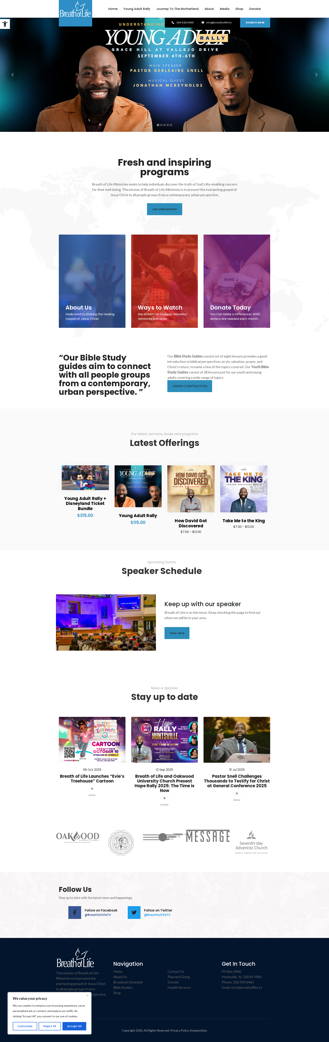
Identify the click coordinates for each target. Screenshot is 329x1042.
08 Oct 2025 (92, 769)
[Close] (87, 995)
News (92, 795)
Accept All (74, 1026)
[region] (49, 1013)
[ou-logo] (121, 843)
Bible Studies (123, 987)
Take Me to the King (244, 521)
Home (112, 9)
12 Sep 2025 (164, 769)
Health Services (179, 987)
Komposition (198, 1030)
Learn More (164, 117)
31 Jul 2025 (237, 769)
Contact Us (176, 971)
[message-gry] (208, 836)
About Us (78, 307)
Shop (239, 9)
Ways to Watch (160, 307)
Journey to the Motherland (177, 9)
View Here (176, 633)
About (209, 9)
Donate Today (230, 307)
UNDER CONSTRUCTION (189, 386)
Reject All (49, 1026)
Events (164, 804)
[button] (5, 24)
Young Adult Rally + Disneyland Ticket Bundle (85, 504)
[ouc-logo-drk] (77, 837)
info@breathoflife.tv (246, 987)
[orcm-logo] (164, 837)
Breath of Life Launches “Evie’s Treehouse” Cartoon (92, 778)
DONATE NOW (255, 22)
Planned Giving (179, 977)
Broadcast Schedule (128, 982)
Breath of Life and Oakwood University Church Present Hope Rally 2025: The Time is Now (164, 783)
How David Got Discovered (191, 523)
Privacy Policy (179, 1030)
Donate (255, 9)
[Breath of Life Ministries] (75, 8)
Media (224, 9)
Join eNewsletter (164, 209)
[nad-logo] (251, 843)
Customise (25, 1026)
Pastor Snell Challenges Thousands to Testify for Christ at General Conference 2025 (237, 781)
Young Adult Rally (136, 9)
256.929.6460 (243, 982)
